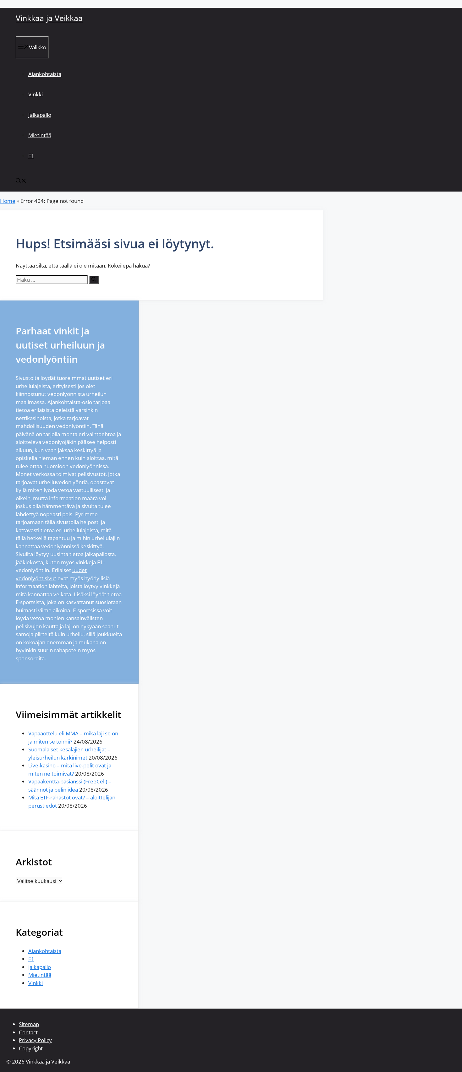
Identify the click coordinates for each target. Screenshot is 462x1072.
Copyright (31, 1048)
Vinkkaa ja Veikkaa (49, 18)
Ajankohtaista (44, 74)
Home (7, 200)
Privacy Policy (35, 1040)
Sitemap (29, 1024)
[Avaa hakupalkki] (21, 181)
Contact (28, 1032)
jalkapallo (39, 967)
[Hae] (94, 280)
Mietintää (39, 135)
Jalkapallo (39, 114)
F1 (31, 155)
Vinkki (35, 94)
